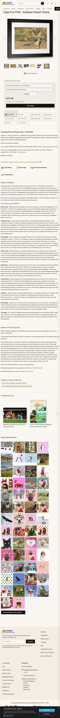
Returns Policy (6, 673)
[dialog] (30, 712)
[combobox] (29, 3)
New (43, 8)
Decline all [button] (47, 714)
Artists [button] (13, 8)
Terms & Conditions (8, 680)
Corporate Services (46, 649)
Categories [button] (7, 8)
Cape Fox (24, 383)
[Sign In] (56, 3)
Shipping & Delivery (8, 677)
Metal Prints (5, 687)
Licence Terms (6, 684)
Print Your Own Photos (47, 652)
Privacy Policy (6, 670)
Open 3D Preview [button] (32, 73)
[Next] (55, 38)
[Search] (42, 3)
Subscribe (30, 641)
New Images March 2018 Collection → (13, 612)
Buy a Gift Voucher (46, 656)
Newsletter (5, 690)
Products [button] (49, 8)
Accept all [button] (47, 710)
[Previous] (5, 38)
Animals (7, 383)
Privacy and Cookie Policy (9, 714)
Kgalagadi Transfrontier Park (16, 162)
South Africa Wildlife (29, 162)
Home (3, 383)
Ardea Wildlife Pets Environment (12, 386)
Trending (38, 8)
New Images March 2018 (26, 386)
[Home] (9, 3)
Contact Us (25, 663)
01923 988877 (27, 666)
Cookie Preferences (8, 694)
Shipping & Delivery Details (50, 146)
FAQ (3, 666)
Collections (21, 8)
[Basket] (52, 3)
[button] (20, 716)
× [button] (58, 708)
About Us (43, 632)
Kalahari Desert (4, 162)
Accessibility (6, 663)
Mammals (12, 383)
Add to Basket (30, 105)
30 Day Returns (21, 152)
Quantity (26, 94)
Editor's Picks (29, 8)
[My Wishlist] (48, 3)
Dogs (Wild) (18, 383)
